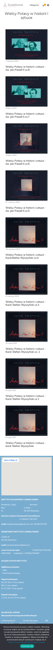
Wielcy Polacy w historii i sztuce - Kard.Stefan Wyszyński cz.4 (26, 256)
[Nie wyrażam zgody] (49, 637)
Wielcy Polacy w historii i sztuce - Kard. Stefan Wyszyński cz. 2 (26, 350)
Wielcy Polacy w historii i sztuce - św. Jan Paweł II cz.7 (26, 115)
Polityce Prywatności (16, 642)
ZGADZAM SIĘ (27, 646)
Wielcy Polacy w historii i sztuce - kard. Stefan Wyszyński (26, 444)
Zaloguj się (34, 5)
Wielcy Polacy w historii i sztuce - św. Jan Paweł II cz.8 (26, 68)
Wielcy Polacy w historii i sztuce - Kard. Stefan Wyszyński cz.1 (26, 397)
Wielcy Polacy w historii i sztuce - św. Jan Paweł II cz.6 (26, 162)
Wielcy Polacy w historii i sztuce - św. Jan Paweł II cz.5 (26, 209)
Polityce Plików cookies (35, 642)
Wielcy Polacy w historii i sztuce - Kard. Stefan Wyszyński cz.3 (26, 303)
